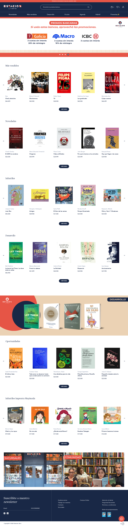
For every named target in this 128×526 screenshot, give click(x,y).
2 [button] (63, 55)
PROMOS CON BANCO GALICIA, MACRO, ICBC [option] (64, 1)
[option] (64, 37)
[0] (112, 7)
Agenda (82, 14)
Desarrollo (50, 14)
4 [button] (68, 55)
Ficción (67, 14)
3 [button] (65, 55)
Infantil (98, 14)
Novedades (13, 14)
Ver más (64, 109)
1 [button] (60, 55)
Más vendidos (32, 14)
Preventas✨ (115, 14)
